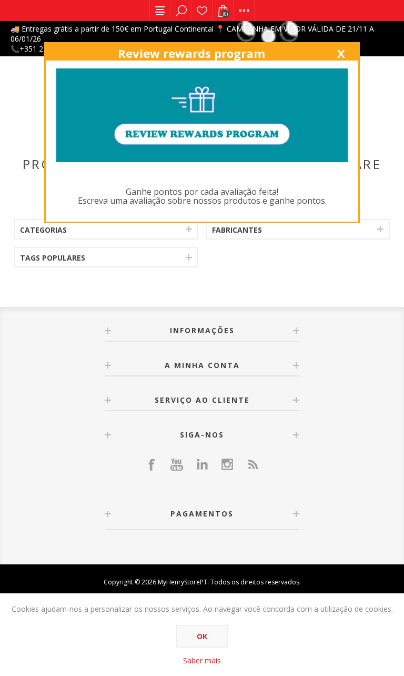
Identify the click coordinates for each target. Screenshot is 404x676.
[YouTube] (176, 464)
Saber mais (202, 660)
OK (202, 636)
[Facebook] (151, 464)
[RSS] (252, 464)
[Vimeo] (202, 464)
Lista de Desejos (202, 10)
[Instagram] (227, 464)
